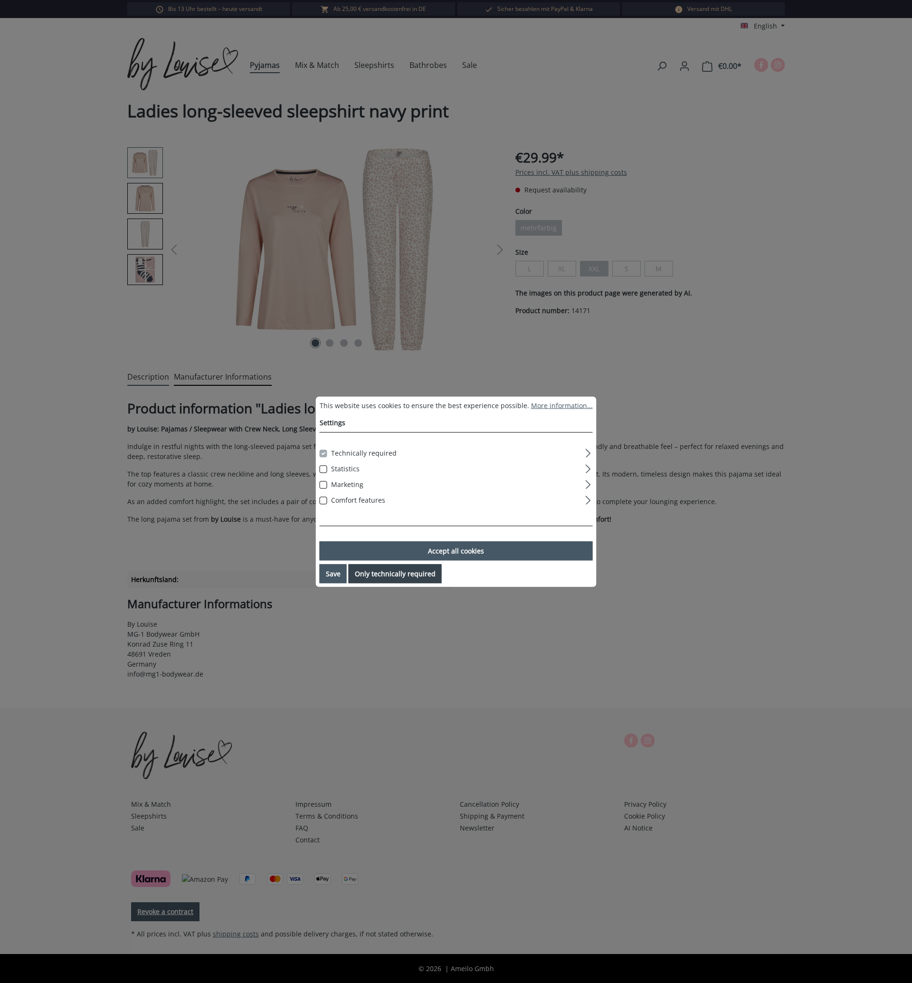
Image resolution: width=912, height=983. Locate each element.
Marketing (347, 483)
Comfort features (358, 499)
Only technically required (395, 573)
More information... (562, 405)
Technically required (364, 452)
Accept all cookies (456, 550)
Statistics (345, 468)
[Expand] (587, 451)
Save (333, 573)
